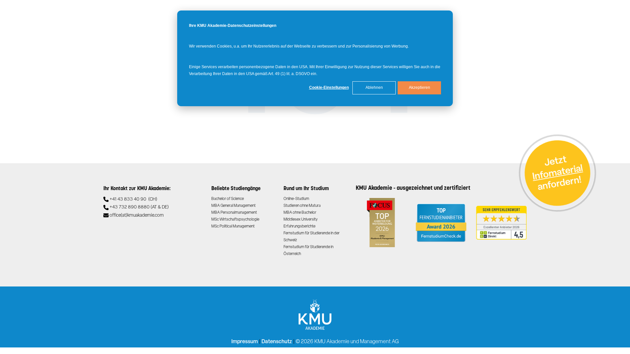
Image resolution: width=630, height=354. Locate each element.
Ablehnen (374, 87)
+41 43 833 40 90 (133, 199)
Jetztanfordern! (557, 173)
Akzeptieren (419, 87)
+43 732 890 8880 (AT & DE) (139, 207)
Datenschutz (277, 341)
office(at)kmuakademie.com (137, 215)
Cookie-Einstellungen (329, 87)
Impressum (244, 341)
